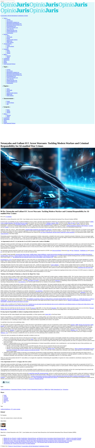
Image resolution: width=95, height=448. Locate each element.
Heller (69, 223)
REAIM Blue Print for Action (20, 223)
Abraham (15, 279)
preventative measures (20, 224)
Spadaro (73, 324)
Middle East (47, 389)
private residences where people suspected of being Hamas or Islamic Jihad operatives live (36, 255)
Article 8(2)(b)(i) (4, 233)
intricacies (57, 280)
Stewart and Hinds (56, 250)
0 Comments (9, 216)
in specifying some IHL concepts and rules (38, 373)
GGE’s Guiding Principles (7, 223)
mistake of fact (51, 348)
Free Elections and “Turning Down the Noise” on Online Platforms (19, 443)
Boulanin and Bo (39, 378)
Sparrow (53, 223)
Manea (11, 279)
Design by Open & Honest (14, 446)
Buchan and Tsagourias (84, 324)
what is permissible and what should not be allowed (45, 377)
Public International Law (56, 389)
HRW (57, 223)
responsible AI (48, 224)
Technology (65, 389)
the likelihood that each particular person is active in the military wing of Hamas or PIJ (33, 257)
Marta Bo (4, 429)
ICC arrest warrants (15, 409)
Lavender (90, 225)
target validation (55, 264)
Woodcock (76, 250)
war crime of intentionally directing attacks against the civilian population (57, 232)
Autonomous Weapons (16, 389)
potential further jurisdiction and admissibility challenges (38, 229)
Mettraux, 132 (4, 332)
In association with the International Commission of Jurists (14, 15)
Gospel (6, 227)
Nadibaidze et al (84, 250)
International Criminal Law (37, 389)
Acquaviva (31, 378)
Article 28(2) (48, 314)
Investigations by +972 (6, 259)
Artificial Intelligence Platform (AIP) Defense (77, 225)
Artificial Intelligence (5, 389)
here (74, 223)
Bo (72, 223)
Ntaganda (83, 292)
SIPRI (91, 221)
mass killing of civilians (33, 280)
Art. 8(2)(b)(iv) (22, 281)
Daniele (26, 279)
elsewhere (53, 308)
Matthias (49, 223)
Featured (24, 389)
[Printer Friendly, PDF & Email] (5, 383)
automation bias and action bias (85, 267)
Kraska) (2, 326)
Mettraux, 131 (74, 330)
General (29, 389)
